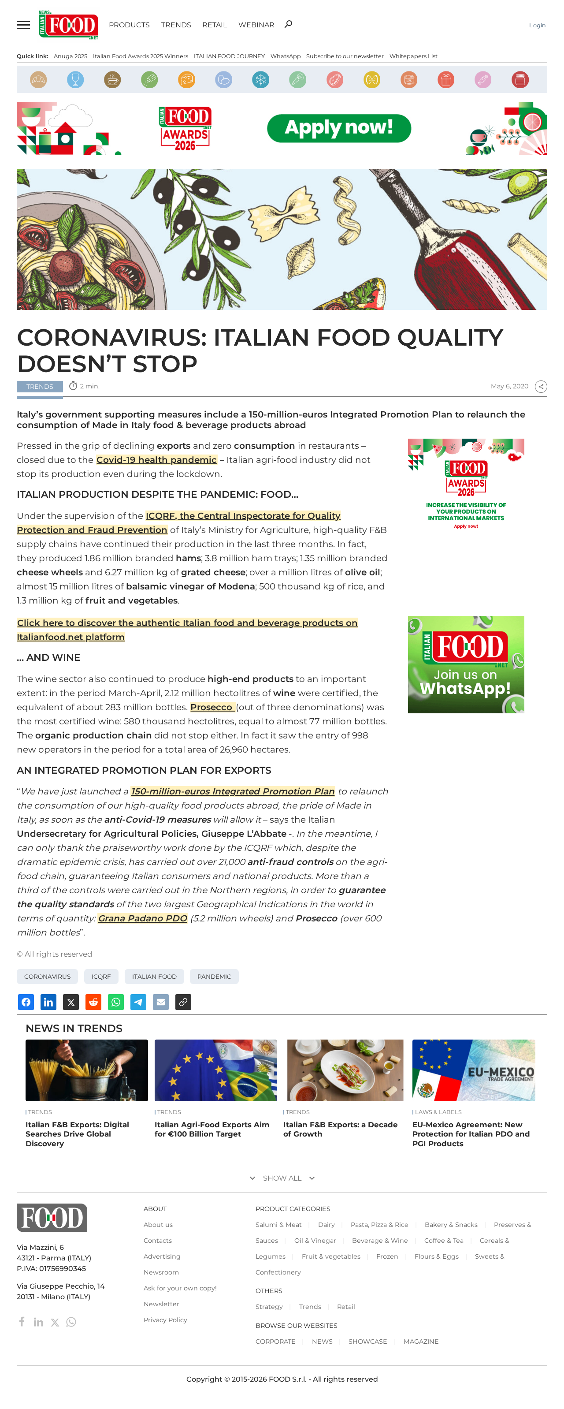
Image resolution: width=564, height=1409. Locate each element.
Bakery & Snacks (451, 1225)
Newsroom (161, 1272)
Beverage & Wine (380, 1241)
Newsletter (161, 1304)
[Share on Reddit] (93, 1002)
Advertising (162, 1256)
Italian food (154, 976)
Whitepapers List (414, 56)
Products (129, 25)
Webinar (256, 25)
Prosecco (212, 707)
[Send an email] (161, 1002)
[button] (22, 25)
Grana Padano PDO (142, 918)
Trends (176, 25)
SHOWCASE (368, 1342)
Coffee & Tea (444, 1241)
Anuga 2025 (70, 56)
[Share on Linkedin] (48, 1002)
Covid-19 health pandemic (156, 460)
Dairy (326, 1225)
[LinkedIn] (39, 1321)
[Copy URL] (183, 1002)
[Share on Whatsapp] (116, 1002)
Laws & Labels (438, 1112)
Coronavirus (47, 976)
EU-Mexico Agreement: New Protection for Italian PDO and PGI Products (471, 1134)
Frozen (387, 1256)
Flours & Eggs (437, 1256)
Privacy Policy (165, 1320)
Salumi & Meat (279, 1225)
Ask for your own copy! (180, 1288)
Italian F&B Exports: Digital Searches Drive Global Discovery (77, 1134)
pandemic (214, 976)
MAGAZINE (421, 1342)
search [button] (288, 24)
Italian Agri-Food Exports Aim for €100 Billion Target (212, 1129)
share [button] (541, 387)
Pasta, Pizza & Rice (379, 1225)
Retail (214, 25)
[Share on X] (71, 1002)
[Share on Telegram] (138, 1002)
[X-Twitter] (55, 1321)
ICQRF (101, 976)
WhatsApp (286, 56)
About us (158, 1225)
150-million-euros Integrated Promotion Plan (232, 791)
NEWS (322, 1342)
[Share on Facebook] (26, 1002)
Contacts (158, 1241)
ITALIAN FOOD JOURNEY (229, 56)
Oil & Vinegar (315, 1241)
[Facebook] (23, 1321)
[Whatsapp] (71, 1321)
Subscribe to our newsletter (345, 56)
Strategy (269, 1307)
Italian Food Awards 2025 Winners (140, 56)
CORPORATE (276, 1342)
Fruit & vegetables (331, 1256)
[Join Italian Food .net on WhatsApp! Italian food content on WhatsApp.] (466, 664)
